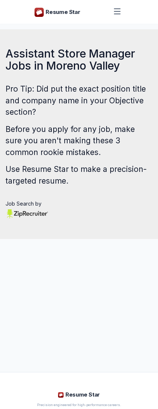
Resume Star (45, 169)
